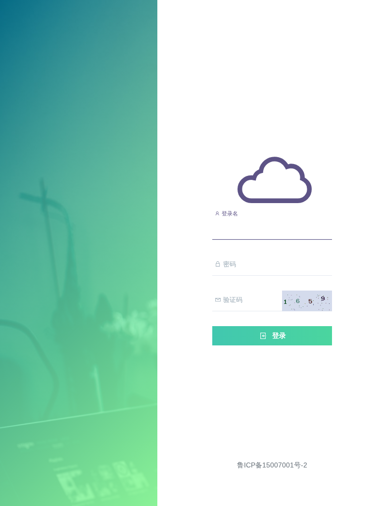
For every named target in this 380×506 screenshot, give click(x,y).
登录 (278, 335)
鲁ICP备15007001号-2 (272, 465)
